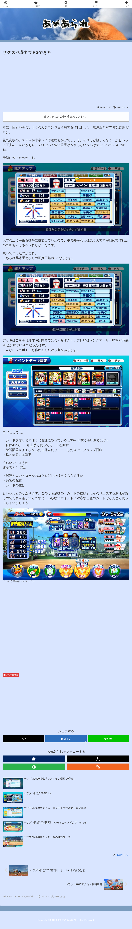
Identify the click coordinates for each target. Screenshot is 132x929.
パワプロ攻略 (12, 675)
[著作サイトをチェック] (34, 758)
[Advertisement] (66, 80)
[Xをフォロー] (98, 758)
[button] (122, 623)
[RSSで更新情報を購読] (98, 767)
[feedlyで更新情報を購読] (34, 767)
